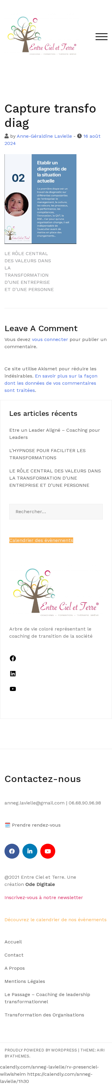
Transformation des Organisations (44, 1015)
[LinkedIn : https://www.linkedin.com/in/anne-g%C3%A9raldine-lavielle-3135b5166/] (12, 675)
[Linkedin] (29, 851)
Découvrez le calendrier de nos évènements (55, 919)
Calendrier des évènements (41, 540)
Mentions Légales (24, 981)
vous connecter (50, 339)
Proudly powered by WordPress (40, 1050)
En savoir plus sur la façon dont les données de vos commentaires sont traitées (50, 383)
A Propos (14, 968)
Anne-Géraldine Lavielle (44, 136)
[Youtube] (47, 851)
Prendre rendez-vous (36, 825)
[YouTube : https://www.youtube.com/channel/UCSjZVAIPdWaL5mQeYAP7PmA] (12, 691)
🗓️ (7, 825)
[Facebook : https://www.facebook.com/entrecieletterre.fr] (12, 660)
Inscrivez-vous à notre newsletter (43, 897)
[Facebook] (11, 851)
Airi (101, 1050)
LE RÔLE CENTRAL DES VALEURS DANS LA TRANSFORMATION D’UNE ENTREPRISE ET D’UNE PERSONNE (55, 478)
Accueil (13, 942)
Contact (14, 955)
